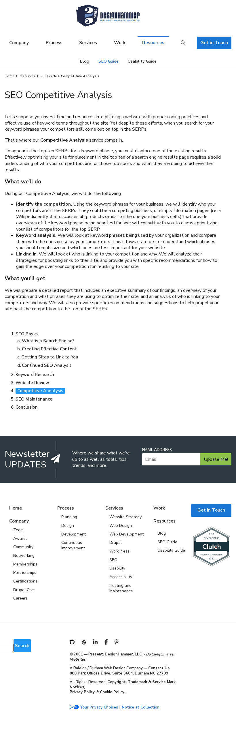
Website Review (32, 383)
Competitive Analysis (64, 140)
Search (183, 43)
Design (67, 525)
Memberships (25, 564)
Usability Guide (142, 61)
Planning (69, 517)
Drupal (115, 542)
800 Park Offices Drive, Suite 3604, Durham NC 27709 (119, 673)
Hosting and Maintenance (121, 588)
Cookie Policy (112, 692)
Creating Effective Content (49, 349)
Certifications (25, 581)
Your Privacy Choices (99, 707)
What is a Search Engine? (48, 341)
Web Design (120, 525)
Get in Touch (214, 43)
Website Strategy (125, 517)
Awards (20, 538)
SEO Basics (27, 334)
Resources (153, 43)
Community (23, 547)
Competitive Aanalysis (40, 391)
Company (19, 43)
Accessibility (120, 577)
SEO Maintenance (34, 399)
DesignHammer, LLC (123, 654)
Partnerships (24, 572)
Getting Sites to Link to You (49, 357)
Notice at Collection (140, 707)
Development (73, 534)
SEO (113, 560)
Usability (117, 568)
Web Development (126, 534)
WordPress (119, 551)
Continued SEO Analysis (47, 365)
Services (88, 43)
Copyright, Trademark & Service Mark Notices (123, 684)
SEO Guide (108, 61)
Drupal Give (24, 590)
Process (54, 43)
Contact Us (159, 668)
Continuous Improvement (73, 545)
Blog (84, 61)
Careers (20, 598)
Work (119, 43)
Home (9, 76)
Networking (24, 555)
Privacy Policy (82, 692)
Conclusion (27, 407)
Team (18, 530)
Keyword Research (35, 374)
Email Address (157, 450)
